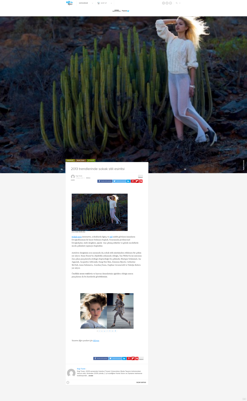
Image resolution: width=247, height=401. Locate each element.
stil (111, 237)
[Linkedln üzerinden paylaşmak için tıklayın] (128, 181)
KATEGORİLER (83, 3)
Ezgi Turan (79, 176)
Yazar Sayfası (141, 382)
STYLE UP (91, 160)
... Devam (90, 375)
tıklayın (96, 341)
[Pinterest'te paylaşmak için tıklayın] (133, 181)
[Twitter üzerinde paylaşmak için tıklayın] (119, 181)
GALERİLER (70, 160)
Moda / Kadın (81, 160)
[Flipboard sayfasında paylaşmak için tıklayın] (137, 181)
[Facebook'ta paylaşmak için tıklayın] (104, 181)
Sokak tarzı (77, 237)
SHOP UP (104, 3)
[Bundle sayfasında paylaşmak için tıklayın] (141, 181)
